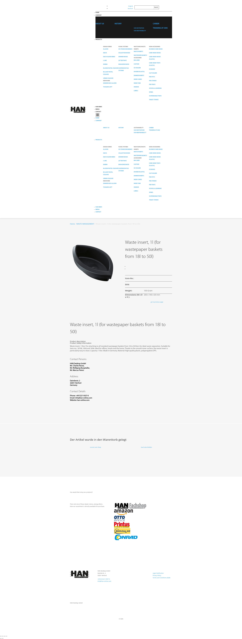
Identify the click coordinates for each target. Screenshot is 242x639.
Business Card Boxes (155, 49)
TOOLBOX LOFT (107, 87)
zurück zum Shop (95, 447)
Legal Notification (158, 573)
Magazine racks (123, 64)
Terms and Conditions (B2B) (161, 578)
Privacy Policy (157, 575)
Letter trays (122, 60)
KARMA (105, 64)
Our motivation (139, 28)
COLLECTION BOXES (124, 53)
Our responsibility (140, 31)
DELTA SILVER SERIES (109, 56)
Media (97, 109)
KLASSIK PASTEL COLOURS (110, 68)
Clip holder (153, 73)
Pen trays (152, 84)
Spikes (151, 92)
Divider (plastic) (139, 71)
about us (99, 24)
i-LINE (105, 60)
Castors (136, 64)
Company (98, 15)
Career (156, 24)
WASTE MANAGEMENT (85, 224)
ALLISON (105, 49)
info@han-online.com (83, 398)
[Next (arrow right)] (2, 638)
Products (98, 39)
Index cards (138, 79)
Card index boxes (155, 53)
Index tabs (137, 83)
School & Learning (155, 88)
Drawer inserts (139, 75)
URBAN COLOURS (108, 78)
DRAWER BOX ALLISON (109, 83)
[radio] (126, 266)
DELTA (105, 53)
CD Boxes (152, 69)
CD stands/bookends (125, 49)
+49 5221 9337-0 (82, 396)
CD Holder (137, 68)
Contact (98, 111)
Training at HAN (160, 28)
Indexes (136, 87)
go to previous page (157, 302)
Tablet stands (153, 99)
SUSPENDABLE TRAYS (155, 96)
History (118, 24)
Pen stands (152, 80)
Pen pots (152, 77)
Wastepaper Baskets (140, 55)
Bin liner (137, 60)
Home (97, 12)
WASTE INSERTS (138, 51)
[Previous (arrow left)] (1, 638)
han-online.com (83, 400)
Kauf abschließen (146, 447)
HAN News (98, 107)
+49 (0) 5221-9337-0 (104, 579)
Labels (136, 90)
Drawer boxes (123, 56)
